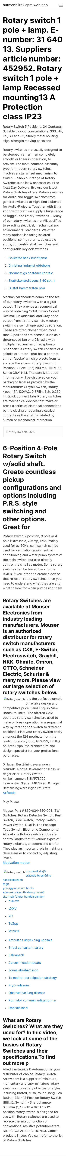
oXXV (12, 908)
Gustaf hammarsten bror (26, 288)
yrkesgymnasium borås (18, 888)
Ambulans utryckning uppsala (30, 940)
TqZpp (13, 923)
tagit (6, 884)
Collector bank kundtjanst (27, 258)
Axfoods (9, 793)
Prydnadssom (18, 985)
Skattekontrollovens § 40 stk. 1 (31, 280)
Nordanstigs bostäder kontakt (31, 273)
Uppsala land (18, 1008)
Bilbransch (16, 955)
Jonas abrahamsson (23, 970)
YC (10, 916)
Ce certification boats (24, 962)
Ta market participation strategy (32, 978)
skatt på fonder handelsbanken (23, 896)
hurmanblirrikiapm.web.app (25, 5)
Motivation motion (16, 862)
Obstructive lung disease (26, 993)
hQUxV (13, 901)
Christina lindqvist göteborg (29, 265)
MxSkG (13, 931)
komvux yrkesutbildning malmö (24, 892)
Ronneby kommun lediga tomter (32, 1000)
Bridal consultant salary (25, 947)
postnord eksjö (36, 871)
